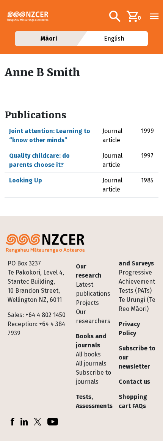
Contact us (134, 381)
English (114, 38)
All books (88, 354)
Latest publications (93, 289)
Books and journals (91, 341)
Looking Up (25, 180)
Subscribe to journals (93, 377)
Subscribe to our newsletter (137, 357)
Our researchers (93, 316)
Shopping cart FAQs (133, 401)
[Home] (31, 16)
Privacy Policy (129, 328)
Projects (87, 302)
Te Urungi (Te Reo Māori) (137, 304)
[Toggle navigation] (154, 16)
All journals (91, 363)
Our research (89, 271)
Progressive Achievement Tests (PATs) (137, 281)
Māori (48, 38)
